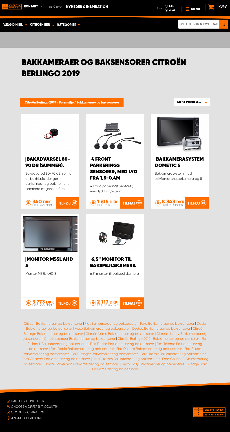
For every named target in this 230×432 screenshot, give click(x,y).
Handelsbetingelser (27, 401)
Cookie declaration (27, 412)
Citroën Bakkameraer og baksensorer (53, 324)
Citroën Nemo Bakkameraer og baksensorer (120, 334)
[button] (192, 102)
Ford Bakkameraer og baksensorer (167, 324)
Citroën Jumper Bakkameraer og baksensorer (79, 339)
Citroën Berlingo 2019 (41, 102)
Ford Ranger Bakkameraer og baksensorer (104, 354)
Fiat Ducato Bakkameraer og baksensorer (149, 349)
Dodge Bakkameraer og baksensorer (161, 328)
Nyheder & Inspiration (87, 7)
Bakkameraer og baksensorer (98, 102)
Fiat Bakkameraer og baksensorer (111, 324)
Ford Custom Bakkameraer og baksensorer (126, 359)
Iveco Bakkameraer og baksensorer (102, 328)
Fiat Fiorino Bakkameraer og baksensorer (122, 344)
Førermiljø (66, 102)
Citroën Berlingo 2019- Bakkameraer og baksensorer (158, 339)
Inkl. (171, 6)
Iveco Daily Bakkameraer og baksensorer (154, 364)
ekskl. (172, 10)
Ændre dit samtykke (27, 418)
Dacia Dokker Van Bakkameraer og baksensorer (81, 364)
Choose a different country (35, 406)
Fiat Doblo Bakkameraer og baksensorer (82, 349)
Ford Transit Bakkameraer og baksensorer (173, 354)
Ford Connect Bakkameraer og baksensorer (56, 359)
